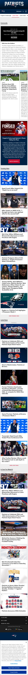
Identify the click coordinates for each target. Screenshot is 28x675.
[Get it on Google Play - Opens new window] (18, 630)
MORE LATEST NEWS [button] (14, 465)
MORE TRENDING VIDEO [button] (14, 315)
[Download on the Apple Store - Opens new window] (8, 629)
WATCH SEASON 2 (14, 161)
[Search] (23, 11)
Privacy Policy (18, 660)
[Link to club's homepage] (3, 11)
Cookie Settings (14, 663)
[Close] (26, 642)
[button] (14, 37)
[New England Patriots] (14, 636)
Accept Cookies (14, 672)
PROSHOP (18, 11)
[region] (14, 657)
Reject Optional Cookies (14, 667)
